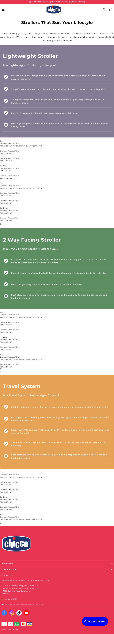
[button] (3, 10)
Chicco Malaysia (12, 629)
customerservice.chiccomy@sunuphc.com (23, 604)
